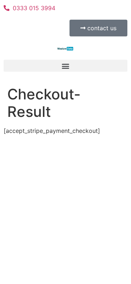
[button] (65, 66)
